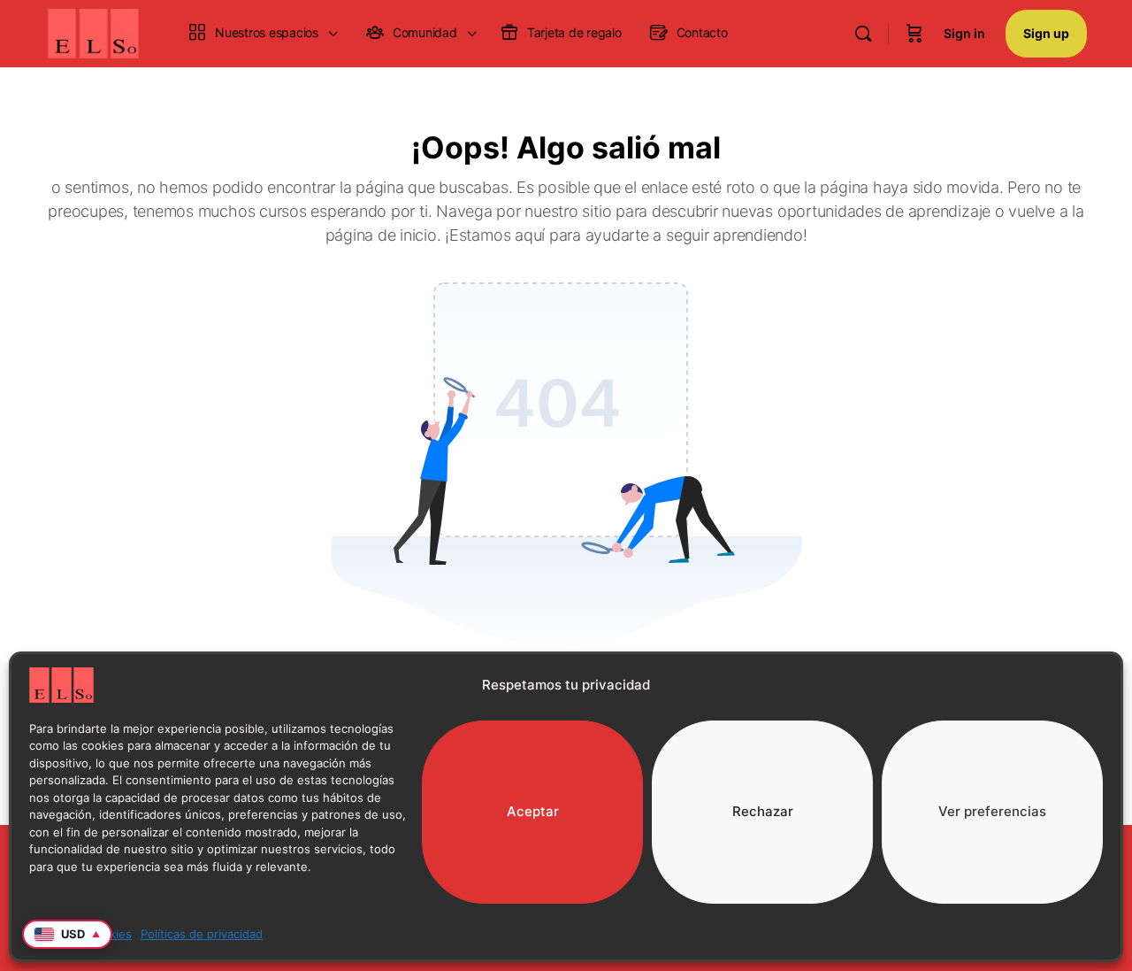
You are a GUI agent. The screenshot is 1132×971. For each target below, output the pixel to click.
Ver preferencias (992, 811)
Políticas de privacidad (202, 934)
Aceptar (533, 811)
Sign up (1046, 33)
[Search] (863, 33)
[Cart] (914, 33)
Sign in (964, 33)
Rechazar (762, 811)
